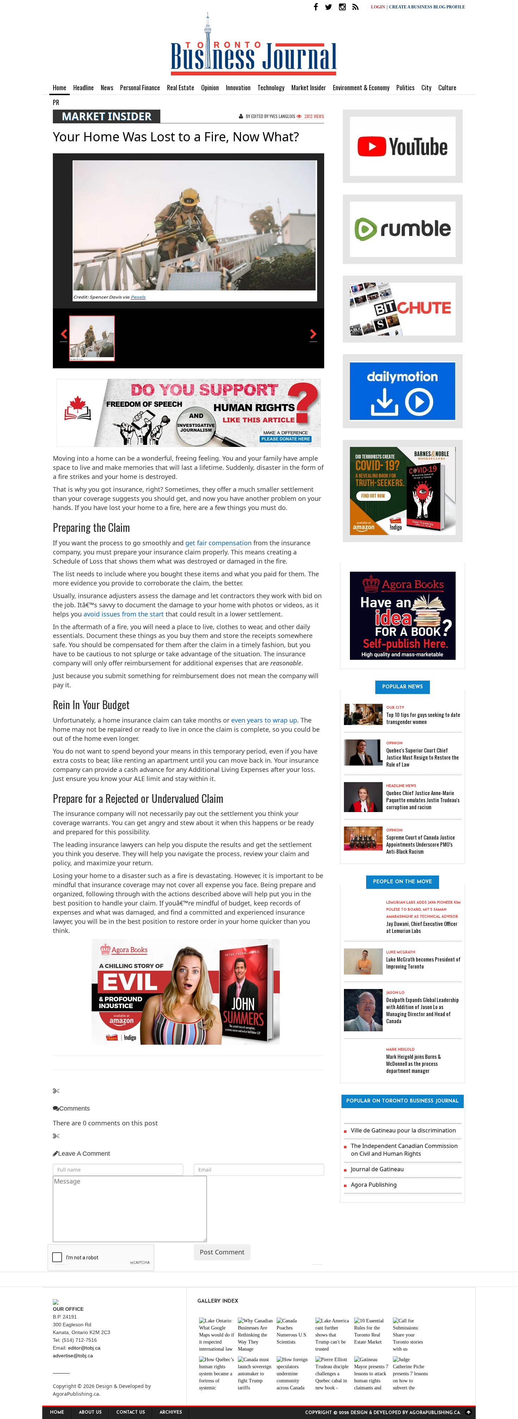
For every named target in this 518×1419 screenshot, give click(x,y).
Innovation (238, 87)
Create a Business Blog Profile (427, 7)
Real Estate (180, 87)
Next (317, 1259)
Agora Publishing (374, 1184)
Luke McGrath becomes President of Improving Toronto (423, 962)
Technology (271, 87)
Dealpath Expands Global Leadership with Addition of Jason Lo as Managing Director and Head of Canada (422, 1010)
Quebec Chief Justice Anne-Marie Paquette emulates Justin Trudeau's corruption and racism (423, 800)
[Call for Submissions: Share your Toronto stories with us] (410, 1335)
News (107, 87)
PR (56, 102)
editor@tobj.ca (84, 1348)
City (426, 87)
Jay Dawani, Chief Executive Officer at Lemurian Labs (421, 927)
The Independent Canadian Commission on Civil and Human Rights (404, 1149)
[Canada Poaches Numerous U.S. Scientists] (294, 1335)
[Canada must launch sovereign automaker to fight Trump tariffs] (255, 1374)
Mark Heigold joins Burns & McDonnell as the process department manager (413, 1063)
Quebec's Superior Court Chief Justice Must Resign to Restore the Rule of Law (422, 757)
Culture (447, 87)
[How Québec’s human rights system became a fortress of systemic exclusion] (216, 1374)
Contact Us (130, 1413)
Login (378, 7)
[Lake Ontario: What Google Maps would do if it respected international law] (216, 1335)
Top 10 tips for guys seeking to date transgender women (423, 718)
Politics (405, 87)
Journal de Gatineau (377, 1169)
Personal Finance (140, 87)
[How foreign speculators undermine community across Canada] (294, 1374)
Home (59, 87)
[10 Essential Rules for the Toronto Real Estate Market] (371, 1335)
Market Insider (308, 87)
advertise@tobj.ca (73, 1355)
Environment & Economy (361, 87)
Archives (171, 1413)
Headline (83, 87)
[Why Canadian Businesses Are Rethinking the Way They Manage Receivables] (255, 1335)
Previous (60, 1259)
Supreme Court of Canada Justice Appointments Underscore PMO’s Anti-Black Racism (420, 844)
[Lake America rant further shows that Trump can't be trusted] (333, 1335)
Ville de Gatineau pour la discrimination (403, 1130)
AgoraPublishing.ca (76, 1393)
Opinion (210, 87)
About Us (90, 1413)
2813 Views (313, 116)
